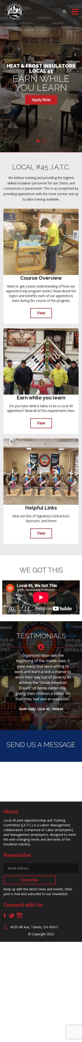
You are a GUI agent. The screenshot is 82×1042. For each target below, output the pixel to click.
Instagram (19, 915)
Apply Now (41, 99)
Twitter (11, 915)
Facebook (5, 915)
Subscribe (29, 879)
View (41, 313)
